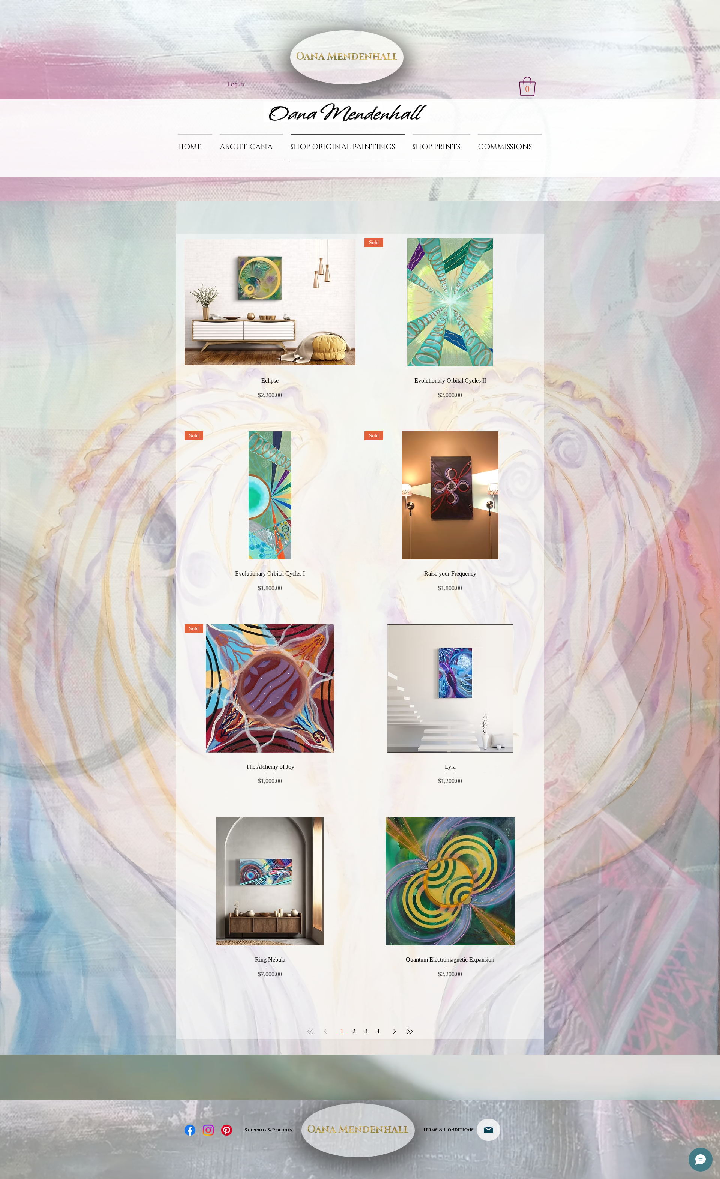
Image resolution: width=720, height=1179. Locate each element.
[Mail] (488, 1130)
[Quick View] (270, 302)
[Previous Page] (325, 1031)
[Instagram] (208, 1130)
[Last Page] (409, 1031)
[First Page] (310, 1031)
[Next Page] (394, 1031)
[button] (527, 86)
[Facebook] (190, 1130)
